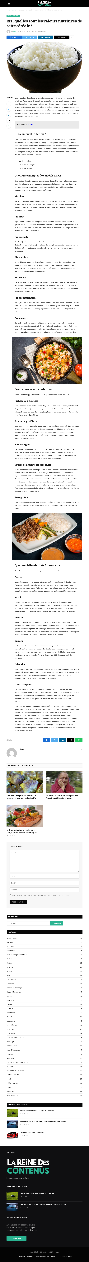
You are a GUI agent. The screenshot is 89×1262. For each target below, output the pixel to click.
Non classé (11, 1058)
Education (10, 984)
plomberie (10, 1067)
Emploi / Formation (14, 992)
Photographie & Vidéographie (17, 1062)
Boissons (10, 959)
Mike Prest (54, 1252)
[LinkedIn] (9, 115)
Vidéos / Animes (12, 1083)
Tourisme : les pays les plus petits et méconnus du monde (43, 1122)
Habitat (9, 1017)
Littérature (11, 1033)
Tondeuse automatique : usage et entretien (37, 1111)
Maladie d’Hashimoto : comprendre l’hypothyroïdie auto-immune (62, 797)
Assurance (10, 946)
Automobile (11, 951)
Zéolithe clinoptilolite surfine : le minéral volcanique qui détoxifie (21, 797)
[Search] (80, 3)
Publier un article (16, 1238)
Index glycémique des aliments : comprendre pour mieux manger (22, 831)
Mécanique (11, 1042)
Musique (10, 1054)
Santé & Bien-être (13, 15)
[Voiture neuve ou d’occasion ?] (12, 1135)
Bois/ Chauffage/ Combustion (17, 955)
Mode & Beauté (12, 1046)
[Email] (9, 120)
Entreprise (11, 1000)
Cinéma (9, 963)
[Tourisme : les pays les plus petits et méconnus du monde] (12, 1124)
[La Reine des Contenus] (44, 3)
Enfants (9, 996)
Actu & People (12, 938)
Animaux (10, 942)
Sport (9, 1079)
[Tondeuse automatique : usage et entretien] (12, 1113)
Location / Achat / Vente (15, 1038)
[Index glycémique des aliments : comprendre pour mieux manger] (25, 816)
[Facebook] (9, 104)
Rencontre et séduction (15, 1071)
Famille (9, 1004)
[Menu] (9, 3)
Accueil (21, 10)
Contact (30, 1256)
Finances (10, 1009)
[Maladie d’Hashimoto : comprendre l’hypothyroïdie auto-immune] (64, 782)
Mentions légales (42, 1256)
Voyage (9, 1087)
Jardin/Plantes (12, 1025)
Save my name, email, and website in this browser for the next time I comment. (40, 895)
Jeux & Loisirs (11, 1029)
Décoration (11, 971)
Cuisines (10, 967)
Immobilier (11, 1021)
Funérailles (11, 1013)
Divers (9, 975)
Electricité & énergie (14, 988)
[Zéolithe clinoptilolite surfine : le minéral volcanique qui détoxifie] (25, 782)
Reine (15, 31)
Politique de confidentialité (61, 1256)
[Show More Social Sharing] (71, 37)
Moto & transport (13, 1050)
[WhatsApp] (9, 126)
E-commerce (11, 980)
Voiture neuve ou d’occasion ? (32, 1133)
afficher (30, 124)
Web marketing (12, 1096)
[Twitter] (9, 109)
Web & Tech (11, 1091)
